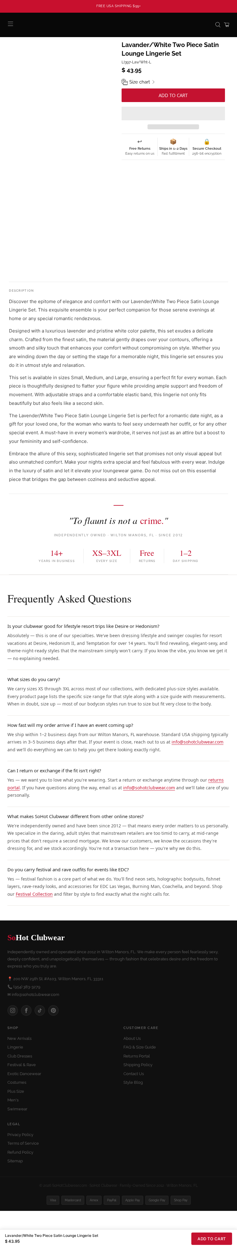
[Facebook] (26, 1010)
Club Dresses (19, 1056)
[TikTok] (40, 1010)
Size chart (139, 82)
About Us (132, 1038)
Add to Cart (212, 1238)
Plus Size (15, 1091)
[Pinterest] (53, 1010)
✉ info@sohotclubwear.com (33, 994)
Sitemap (15, 1161)
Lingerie (15, 1047)
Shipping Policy (137, 1064)
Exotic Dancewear (24, 1073)
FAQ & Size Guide (139, 1047)
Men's (13, 1100)
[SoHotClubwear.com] (118, 25)
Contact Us (133, 1073)
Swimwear (17, 1109)
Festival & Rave (21, 1064)
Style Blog (133, 1082)
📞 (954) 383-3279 (23, 986)
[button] (173, 113)
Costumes (16, 1082)
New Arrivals (19, 1038)
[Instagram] (12, 1010)
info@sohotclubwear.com (197, 742)
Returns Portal (136, 1056)
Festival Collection (34, 894)
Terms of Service (23, 1143)
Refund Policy (20, 1152)
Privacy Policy (20, 1134)
